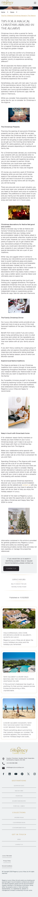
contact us (26, 485)
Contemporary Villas (19, 827)
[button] (35, 3)
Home (3, 12)
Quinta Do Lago (19, 785)
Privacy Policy (7, 861)
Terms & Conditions (7, 866)
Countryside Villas (19, 822)
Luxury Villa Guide (7, 855)
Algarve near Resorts (19, 801)
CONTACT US (11, 568)
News (12, 12)
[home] (7, 2)
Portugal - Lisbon (19, 806)
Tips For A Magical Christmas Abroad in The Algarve (18, 16)
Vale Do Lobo (19, 790)
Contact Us (19, 844)
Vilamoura (19, 796)
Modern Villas (19, 817)
